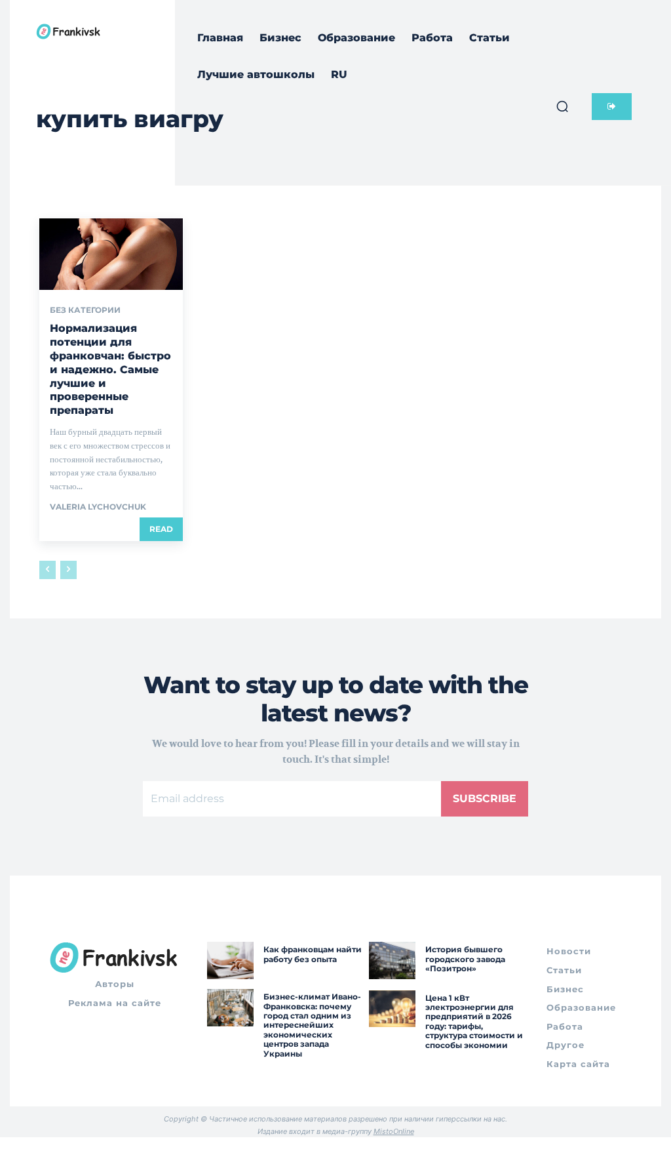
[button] (562, 106)
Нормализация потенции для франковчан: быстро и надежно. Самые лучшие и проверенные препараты (110, 369)
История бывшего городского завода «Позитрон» (465, 958)
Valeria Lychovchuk (98, 507)
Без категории (85, 310)
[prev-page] (47, 570)
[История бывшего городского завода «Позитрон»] (392, 960)
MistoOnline (394, 1131)
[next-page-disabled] (68, 570)
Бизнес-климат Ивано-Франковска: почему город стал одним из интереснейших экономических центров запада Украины (312, 1025)
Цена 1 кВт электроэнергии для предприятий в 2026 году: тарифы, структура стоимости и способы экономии (474, 1021)
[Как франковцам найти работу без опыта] (230, 960)
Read (161, 529)
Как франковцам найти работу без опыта (312, 953)
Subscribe (484, 798)
